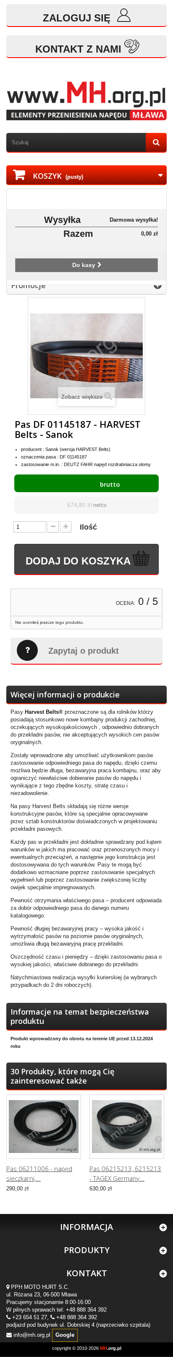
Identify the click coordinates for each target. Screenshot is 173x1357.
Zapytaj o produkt (83, 650)
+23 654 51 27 (29, 1317)
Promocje (28, 285)
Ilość (88, 527)
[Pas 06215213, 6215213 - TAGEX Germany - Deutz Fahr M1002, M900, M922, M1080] (126, 1126)
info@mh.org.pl (31, 1335)
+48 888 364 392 (86, 1310)
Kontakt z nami (78, 49)
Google (64, 1335)
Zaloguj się (78, 18)
